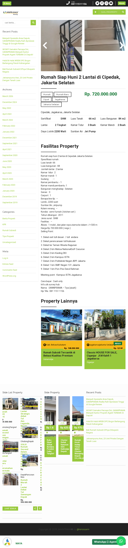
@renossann (83, 529)
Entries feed (7, 264)
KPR (4, 224)
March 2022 (7, 120)
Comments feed (9, 270)
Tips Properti (8, 236)
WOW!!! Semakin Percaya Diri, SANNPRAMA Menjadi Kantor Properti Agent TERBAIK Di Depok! (17, 52)
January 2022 (8, 132)
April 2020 (7, 173)
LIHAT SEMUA (10, 508)
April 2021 (7, 149)
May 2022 (6, 108)
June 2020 (7, 161)
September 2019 (9, 202)
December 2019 (9, 196)
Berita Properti (8, 218)
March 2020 (7, 179)
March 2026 (7, 96)
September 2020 (9, 155)
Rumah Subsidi (9, 230)
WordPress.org (9, 276)
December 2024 (9, 102)
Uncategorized (9, 242)
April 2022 (7, 114)
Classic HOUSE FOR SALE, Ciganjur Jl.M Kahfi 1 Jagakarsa (102, 355)
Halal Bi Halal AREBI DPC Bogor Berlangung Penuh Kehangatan (16, 61)
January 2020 (8, 191)
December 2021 (9, 137)
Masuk (121, 3)
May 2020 (6, 167)
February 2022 (8, 126)
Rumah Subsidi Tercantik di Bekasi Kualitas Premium (59, 354)
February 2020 (8, 185)
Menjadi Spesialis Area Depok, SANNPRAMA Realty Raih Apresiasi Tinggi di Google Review (18, 41)
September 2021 (9, 143)
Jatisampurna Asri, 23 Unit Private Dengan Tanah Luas (17, 79)
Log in (5, 258)
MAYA (19, 543)
